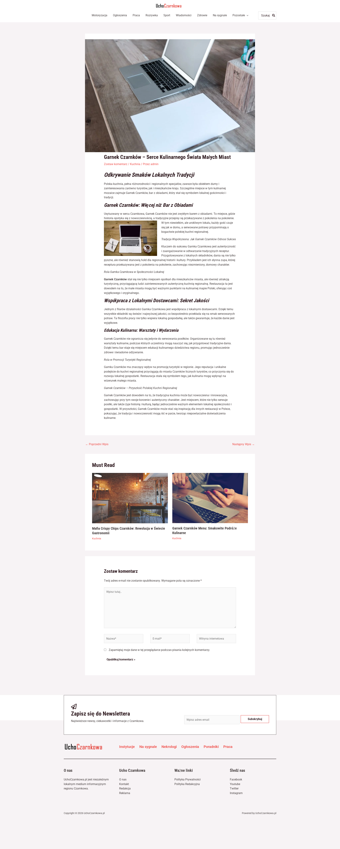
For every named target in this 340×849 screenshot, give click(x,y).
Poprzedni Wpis (96, 444)
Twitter (234, 788)
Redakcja (125, 788)
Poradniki (211, 747)
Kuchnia (135, 164)
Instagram (236, 793)
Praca (228, 747)
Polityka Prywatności (187, 779)
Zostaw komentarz (115, 164)
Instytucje (127, 747)
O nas (122, 779)
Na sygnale (148, 747)
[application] (246, 15)
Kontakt (124, 784)
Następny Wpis (243, 444)
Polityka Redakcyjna (187, 784)
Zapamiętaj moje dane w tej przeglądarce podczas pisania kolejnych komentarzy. (159, 650)
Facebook (236, 779)
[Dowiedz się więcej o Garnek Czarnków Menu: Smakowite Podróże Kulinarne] (210, 498)
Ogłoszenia (190, 747)
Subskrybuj (255, 719)
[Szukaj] (273, 15)
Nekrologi (169, 747)
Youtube (235, 784)
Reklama (124, 793)
